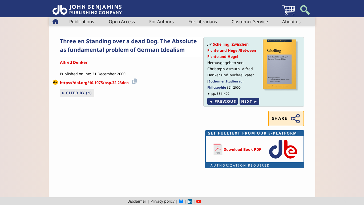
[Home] (87, 6)
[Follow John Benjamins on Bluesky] (181, 201)
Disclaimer (136, 201)
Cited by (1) (79, 92)
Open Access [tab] (122, 21)
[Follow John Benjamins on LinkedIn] (190, 201)
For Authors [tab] (161, 21)
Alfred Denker (74, 62)
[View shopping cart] (288, 15)
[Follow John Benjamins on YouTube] (198, 201)
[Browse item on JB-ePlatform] (283, 158)
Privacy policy (163, 201)
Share (279, 118)
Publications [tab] (81, 21)
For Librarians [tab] (202, 21)
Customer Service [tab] (250, 21)
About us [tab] (291, 21)
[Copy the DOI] (134, 80)
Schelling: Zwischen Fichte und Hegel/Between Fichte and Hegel (231, 50)
